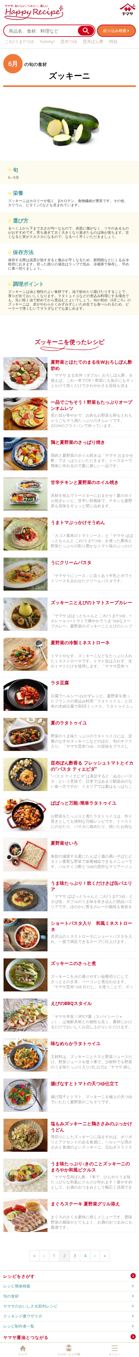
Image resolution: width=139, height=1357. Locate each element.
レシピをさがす (19, 1276)
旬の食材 (11, 1296)
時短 (113, 41)
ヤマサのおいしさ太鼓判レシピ (30, 1306)
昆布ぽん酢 (93, 41)
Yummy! (47, 41)
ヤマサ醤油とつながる (25, 1337)
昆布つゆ (68, 41)
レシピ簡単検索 (16, 1286)
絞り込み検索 (114, 30)
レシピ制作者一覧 (18, 1326)
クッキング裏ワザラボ (22, 1316)
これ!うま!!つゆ (19, 41)
